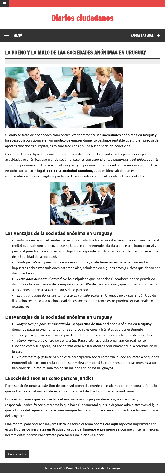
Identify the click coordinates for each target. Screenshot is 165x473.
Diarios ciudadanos (83, 17)
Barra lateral (142, 35)
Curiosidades (17, 454)
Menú (17, 35)
